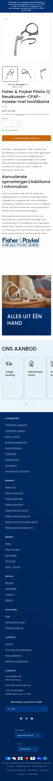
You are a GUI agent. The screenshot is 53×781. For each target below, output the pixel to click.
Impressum (44, 770)
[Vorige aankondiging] (5, 6)
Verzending (19, 114)
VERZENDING (10, 588)
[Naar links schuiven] (21, 404)
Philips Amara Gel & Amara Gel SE (21, 522)
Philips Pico (10, 487)
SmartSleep (10, 454)
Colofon (9, 644)
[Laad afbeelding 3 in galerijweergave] (42, 74)
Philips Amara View (14, 493)
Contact (21, 774)
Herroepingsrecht (23, 766)
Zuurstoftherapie (13, 448)
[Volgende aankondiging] (48, 6)
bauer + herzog (12, 567)
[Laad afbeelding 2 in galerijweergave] (26, 74)
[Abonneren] (45, 709)
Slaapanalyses (12, 459)
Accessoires (11, 465)
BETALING (9, 583)
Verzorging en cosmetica (17, 471)
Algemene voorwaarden (16, 661)
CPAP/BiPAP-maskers (15, 431)
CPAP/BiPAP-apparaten (16, 425)
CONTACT (10, 594)
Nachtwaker (11, 555)
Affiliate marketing (14, 628)
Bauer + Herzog (12, 436)
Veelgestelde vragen (15, 622)
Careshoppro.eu (15, 763)
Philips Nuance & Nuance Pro (19, 527)
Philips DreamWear (14, 504)
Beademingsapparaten (16, 442)
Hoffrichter (10, 561)
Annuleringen (32, 774)
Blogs (7, 616)
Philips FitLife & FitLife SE (16, 510)
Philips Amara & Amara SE (17, 516)
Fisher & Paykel (12, 549)
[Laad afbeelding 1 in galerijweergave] (10, 74)
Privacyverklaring (13, 655)
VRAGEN (8, 600)
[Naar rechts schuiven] (32, 404)
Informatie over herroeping (18, 650)
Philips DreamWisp (14, 499)
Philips (8, 544)
